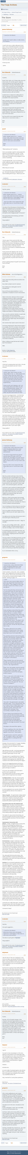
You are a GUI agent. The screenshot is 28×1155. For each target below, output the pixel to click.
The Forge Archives (9, 5)
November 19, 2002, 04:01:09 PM (8, 31)
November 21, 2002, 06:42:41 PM (8, 1090)
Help (8, 1151)
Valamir (4, 1045)
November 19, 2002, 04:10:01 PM (8, 74)
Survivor (18, 937)
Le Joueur (5, 184)
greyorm (5, 557)
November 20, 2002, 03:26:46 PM (8, 559)
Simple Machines (17, 1153)
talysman (5, 952)
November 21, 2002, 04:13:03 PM (8, 1013)
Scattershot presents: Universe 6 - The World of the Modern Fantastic (13, 225)
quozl (4, 129)
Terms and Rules (13, 1151)
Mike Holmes (6, 274)
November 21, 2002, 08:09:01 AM (8, 954)
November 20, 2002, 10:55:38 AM (8, 442)
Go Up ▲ (19, 1151)
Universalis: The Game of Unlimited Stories (11, 1083)
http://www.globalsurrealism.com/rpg (16, 1006)
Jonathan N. (5, 178)
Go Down (3, 25)
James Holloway (7, 29)
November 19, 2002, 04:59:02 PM (8, 276)
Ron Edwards (6, 72)
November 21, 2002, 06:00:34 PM (8, 1047)
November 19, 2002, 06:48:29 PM (8, 358)
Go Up (2, 1143)
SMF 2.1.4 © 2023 (10, 1153)
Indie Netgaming (11, 350)
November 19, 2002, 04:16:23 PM (8, 131)
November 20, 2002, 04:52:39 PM (8, 921)
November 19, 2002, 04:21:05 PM (8, 234)
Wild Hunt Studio (5, 914)
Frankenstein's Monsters (17, 179)
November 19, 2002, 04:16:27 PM (8, 186)
